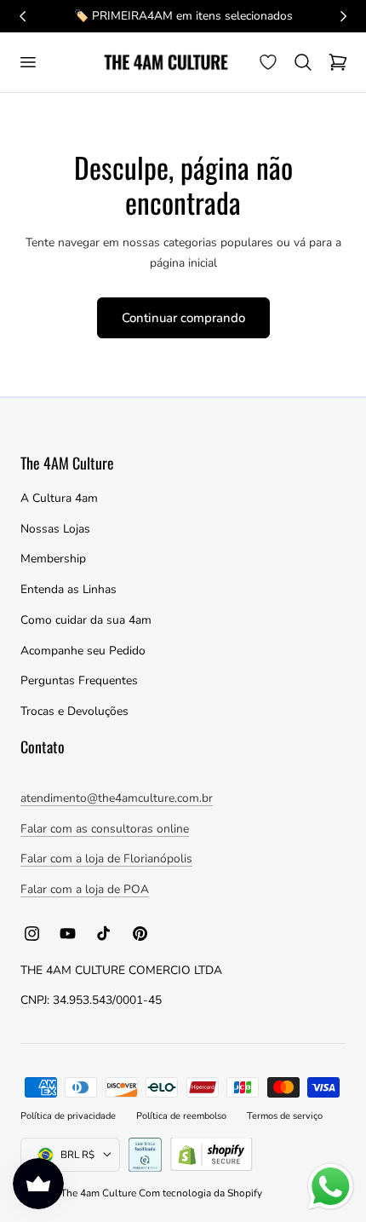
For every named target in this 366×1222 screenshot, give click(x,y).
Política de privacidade (68, 1116)
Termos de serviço (285, 1116)
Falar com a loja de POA (84, 889)
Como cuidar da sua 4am (86, 620)
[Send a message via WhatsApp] (330, 1186)
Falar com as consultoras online (104, 829)
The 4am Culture (99, 1193)
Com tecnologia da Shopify (200, 1193)
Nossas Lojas (55, 529)
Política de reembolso (181, 1116)
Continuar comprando (183, 317)
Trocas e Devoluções (74, 711)
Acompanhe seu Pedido (83, 651)
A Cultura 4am (59, 498)
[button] (27, 62)
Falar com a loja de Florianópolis (106, 858)
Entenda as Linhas (68, 589)
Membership (53, 558)
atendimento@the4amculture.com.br (116, 798)
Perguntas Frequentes (79, 680)
